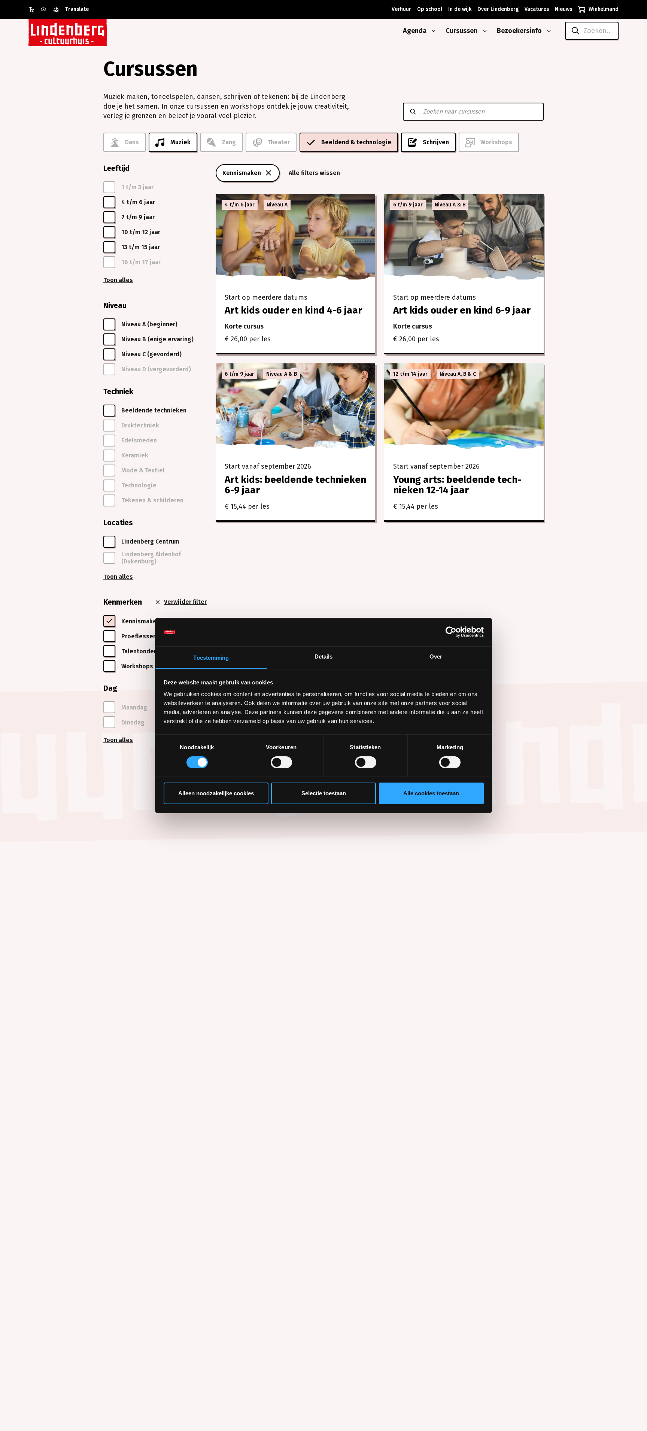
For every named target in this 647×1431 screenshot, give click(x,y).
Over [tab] (435, 657)
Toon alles (118, 280)
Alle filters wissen (314, 172)
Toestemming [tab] (211, 658)
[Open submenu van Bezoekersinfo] (547, 31)
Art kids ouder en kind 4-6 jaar (293, 310)
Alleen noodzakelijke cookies (216, 793)
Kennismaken (241, 172)
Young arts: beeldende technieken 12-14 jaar (457, 485)
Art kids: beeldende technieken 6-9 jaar (295, 485)
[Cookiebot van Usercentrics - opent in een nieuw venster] (451, 632)
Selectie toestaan (323, 793)
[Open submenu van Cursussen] (483, 31)
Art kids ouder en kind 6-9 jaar (462, 310)
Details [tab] (324, 657)
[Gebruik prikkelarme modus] (46, 9)
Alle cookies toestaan (431, 793)
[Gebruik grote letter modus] (34, 9)
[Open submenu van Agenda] (432, 31)
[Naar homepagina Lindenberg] (84, 31)
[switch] (281, 762)
